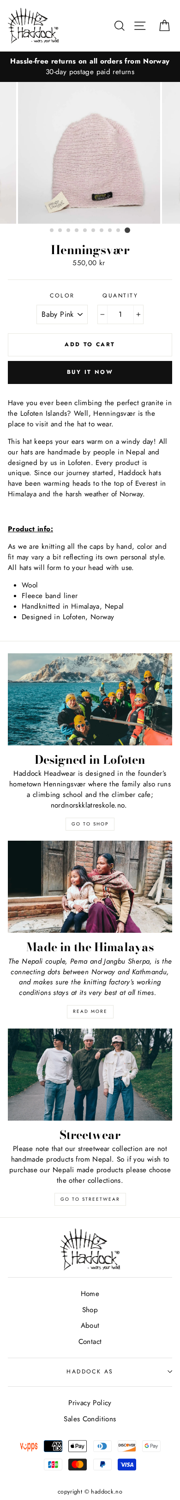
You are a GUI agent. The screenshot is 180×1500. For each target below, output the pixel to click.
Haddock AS (89, 1371)
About (90, 1325)
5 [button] (85, 230)
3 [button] (68, 230)
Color (62, 295)
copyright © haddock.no (90, 1492)
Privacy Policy (89, 1403)
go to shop (90, 823)
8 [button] (110, 230)
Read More (90, 1011)
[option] (90, 66)
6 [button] (93, 230)
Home (90, 1294)
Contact (90, 1342)
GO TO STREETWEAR (90, 1199)
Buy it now (90, 372)
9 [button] (118, 230)
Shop (90, 1310)
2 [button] (60, 230)
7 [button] (102, 230)
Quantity (120, 295)
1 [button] (52, 230)
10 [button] (127, 230)
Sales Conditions (90, 1419)
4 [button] (77, 230)
